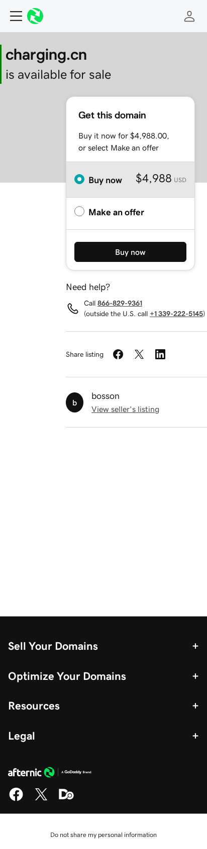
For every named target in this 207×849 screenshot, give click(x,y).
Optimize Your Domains (67, 675)
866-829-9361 (119, 303)
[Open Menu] (12, 16)
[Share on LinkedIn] (160, 354)
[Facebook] (16, 799)
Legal (21, 735)
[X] (41, 799)
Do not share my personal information (103, 834)
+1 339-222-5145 (176, 313)
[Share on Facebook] (118, 354)
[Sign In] (189, 16)
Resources (34, 705)
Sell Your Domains (53, 645)
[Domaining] (66, 799)
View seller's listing (125, 409)
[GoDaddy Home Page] (49, 773)
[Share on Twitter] (139, 354)
